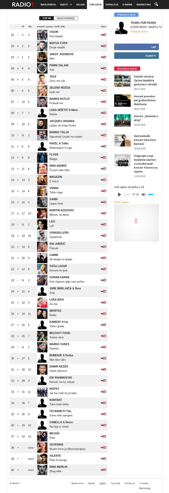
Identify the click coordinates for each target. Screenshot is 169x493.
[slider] (127, 194)
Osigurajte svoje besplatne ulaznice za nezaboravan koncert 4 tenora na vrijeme (145, 163)
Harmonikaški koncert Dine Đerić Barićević (145, 140)
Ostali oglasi (121, 202)
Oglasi (80, 4)
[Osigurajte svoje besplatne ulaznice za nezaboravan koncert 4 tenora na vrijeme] (122, 160)
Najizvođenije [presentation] (66, 18)
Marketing (143, 4)
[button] (156, 4)
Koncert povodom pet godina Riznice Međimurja (145, 100)
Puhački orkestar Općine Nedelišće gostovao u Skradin (145, 80)
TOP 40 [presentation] (46, 18)
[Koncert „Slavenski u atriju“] (122, 120)
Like (153, 47)
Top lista (95, 4)
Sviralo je (112, 4)
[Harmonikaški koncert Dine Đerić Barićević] (122, 140)
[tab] (46, 18)
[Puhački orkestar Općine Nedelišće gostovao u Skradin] (122, 81)
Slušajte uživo (139, 31)
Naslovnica (48, 4)
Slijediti (151, 55)
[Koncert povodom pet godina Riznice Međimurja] (122, 100)
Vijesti (64, 4)
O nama (127, 4)
